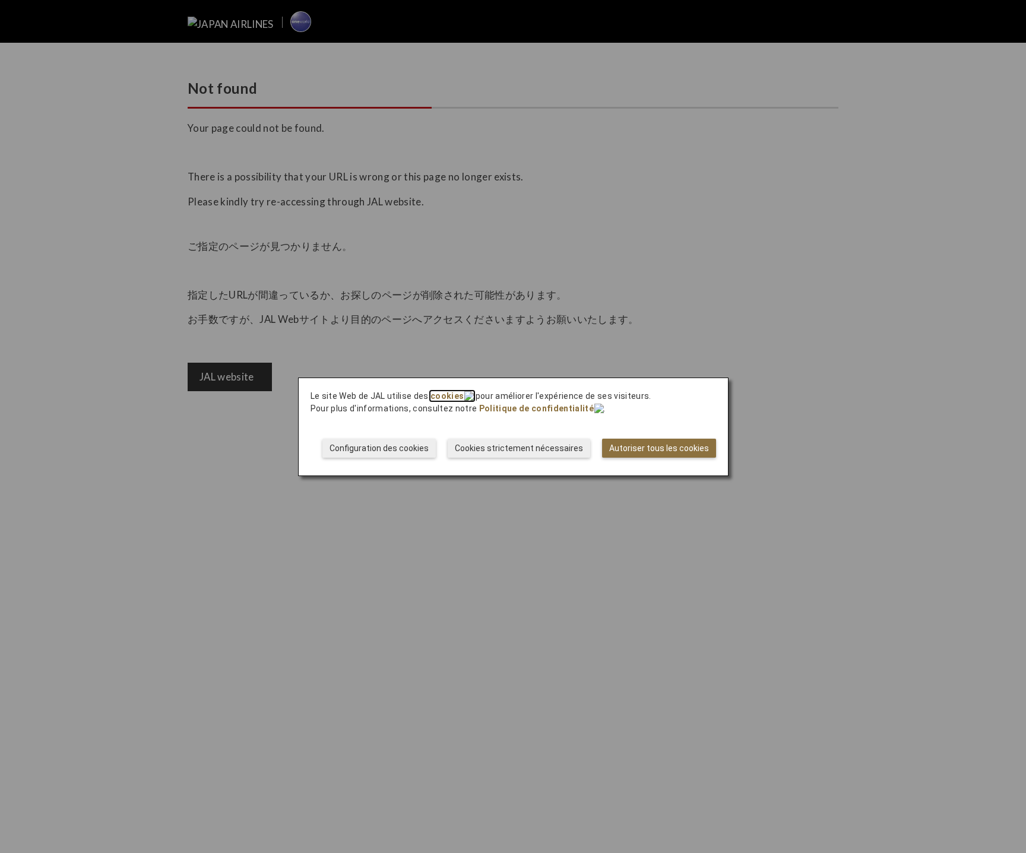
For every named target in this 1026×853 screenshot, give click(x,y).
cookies (447, 396)
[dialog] (513, 427)
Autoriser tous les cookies (659, 448)
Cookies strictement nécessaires (519, 448)
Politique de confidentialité (536, 408)
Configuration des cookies (379, 448)
